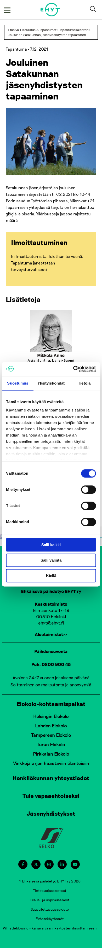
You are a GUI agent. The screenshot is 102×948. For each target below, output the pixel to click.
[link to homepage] (50, 9)
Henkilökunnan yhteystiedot (51, 777)
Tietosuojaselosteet (49, 890)
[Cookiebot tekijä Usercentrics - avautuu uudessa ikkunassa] (73, 369)
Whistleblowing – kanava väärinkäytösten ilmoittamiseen (50, 928)
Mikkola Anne (51, 355)
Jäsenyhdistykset (51, 813)
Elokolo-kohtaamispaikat (51, 703)
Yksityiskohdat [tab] (51, 383)
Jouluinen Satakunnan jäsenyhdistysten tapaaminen (47, 35)
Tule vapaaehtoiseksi (51, 795)
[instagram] (49, 864)
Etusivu (13, 30)
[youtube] (75, 864)
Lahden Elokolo (51, 725)
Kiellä (51, 575)
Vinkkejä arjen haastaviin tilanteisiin (51, 763)
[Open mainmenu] (7, 10)
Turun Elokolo (51, 744)
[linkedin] (62, 864)
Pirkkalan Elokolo (51, 754)
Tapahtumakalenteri (73, 30)
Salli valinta (51, 560)
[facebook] (23, 864)
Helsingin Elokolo (51, 716)
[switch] (88, 489)
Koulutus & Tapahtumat (39, 30)
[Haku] (94, 10)
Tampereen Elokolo (51, 735)
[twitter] (36, 864)
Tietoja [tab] (84, 383)
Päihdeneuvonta (51, 651)
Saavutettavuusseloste (50, 909)
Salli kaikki (51, 545)
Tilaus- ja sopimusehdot (50, 900)
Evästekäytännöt (50, 918)
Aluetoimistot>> (51, 634)
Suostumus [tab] (17, 383)
